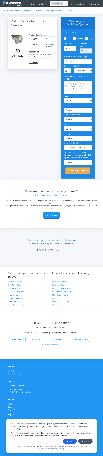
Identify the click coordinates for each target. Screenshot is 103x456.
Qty (65, 66)
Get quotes (51, 215)
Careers (11, 407)
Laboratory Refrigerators (61, 288)
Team (10, 404)
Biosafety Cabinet (14, 285)
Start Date (68, 43)
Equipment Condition (72, 143)
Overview (11, 371)
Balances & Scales (15, 282)
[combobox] (57, 4)
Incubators (12, 301)
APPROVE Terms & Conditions (20, 392)
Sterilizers (56, 305)
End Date (85, 44)
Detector (67, 105)
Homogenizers (13, 295)
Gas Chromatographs (16, 292)
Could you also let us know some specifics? (77, 77)
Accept (70, 441)
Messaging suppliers (49, 344)
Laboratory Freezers (60, 282)
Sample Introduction (72, 114)
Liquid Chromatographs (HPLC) (63, 292)
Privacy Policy (15, 429)
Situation (78, 66)
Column (67, 124)
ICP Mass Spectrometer (17, 298)
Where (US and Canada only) (75, 56)
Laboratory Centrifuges (16, 305)
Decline (85, 441)
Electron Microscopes (16, 288)
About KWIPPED (38, 4)
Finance (80, 38)
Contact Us (94, 4)
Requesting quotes (80, 339)
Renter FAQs (37, 339)
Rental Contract (14, 374)
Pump (66, 96)
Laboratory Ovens (59, 285)
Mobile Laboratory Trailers (62, 301)
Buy (90, 38)
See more (33, 62)
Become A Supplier (16, 386)
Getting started (17, 339)
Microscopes (57, 298)
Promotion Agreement (17, 389)
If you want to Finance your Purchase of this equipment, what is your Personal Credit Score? (77, 155)
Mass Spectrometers (60, 295)
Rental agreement (57, 339)
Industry (67, 133)
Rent (69, 38)
